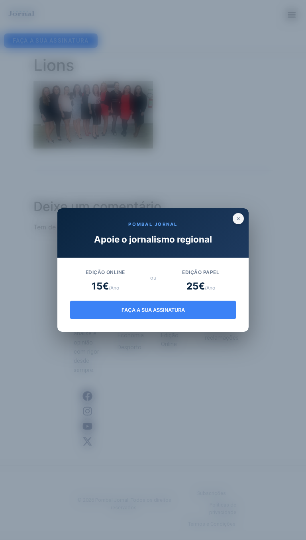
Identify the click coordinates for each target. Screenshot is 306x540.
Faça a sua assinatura (153, 310)
